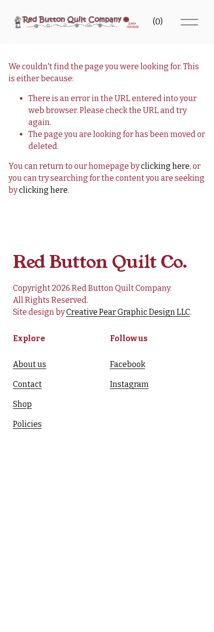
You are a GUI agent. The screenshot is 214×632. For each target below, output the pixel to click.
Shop (22, 404)
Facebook (127, 364)
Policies (27, 424)
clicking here (165, 166)
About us (29, 364)
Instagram (129, 384)
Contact (27, 384)
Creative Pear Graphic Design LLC (128, 312)
